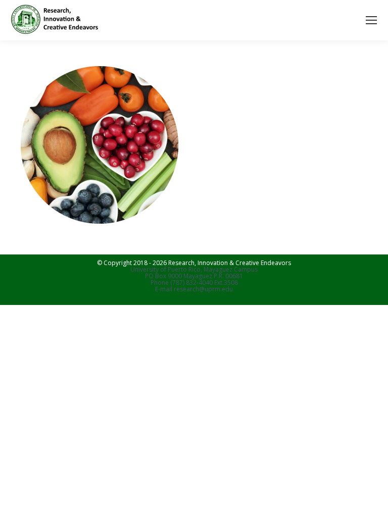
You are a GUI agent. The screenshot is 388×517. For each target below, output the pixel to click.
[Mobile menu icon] (371, 20)
